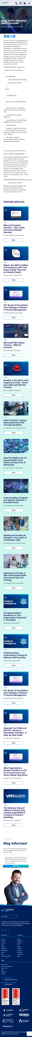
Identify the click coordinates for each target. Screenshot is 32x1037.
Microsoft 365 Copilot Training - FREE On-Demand (14, 345)
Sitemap (3, 973)
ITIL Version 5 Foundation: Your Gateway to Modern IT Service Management (16, 307)
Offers (2, 945)
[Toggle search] (20, 3)
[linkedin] (5, 37)
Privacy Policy (4, 964)
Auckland (19, 950)
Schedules (3, 948)
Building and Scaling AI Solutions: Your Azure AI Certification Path (15, 537)
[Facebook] (5, 930)
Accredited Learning (6, 956)
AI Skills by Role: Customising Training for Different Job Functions (15, 655)
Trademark (3, 972)
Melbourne (19, 941)
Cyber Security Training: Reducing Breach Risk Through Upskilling (15, 422)
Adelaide (19, 948)
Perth (18, 945)
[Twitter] (8, 930)
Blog (2, 17)
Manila (18, 956)
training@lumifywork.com (11, 979)
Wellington (19, 952)
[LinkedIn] (2, 930)
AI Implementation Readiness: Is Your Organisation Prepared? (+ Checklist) (15, 616)
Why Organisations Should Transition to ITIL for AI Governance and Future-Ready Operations (16, 771)
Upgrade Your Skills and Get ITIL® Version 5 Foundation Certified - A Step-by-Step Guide (15, 731)
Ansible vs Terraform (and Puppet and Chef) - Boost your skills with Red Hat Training (16, 383)
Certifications (4, 950)
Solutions (3, 941)
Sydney (19, 939)
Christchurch (20, 954)
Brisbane (19, 943)
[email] (14, 37)
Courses (3, 939)
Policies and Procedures (7, 966)
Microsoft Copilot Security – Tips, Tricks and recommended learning (14, 228)
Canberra (19, 946)
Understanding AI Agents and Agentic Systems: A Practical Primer (16, 500)
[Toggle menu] (29, 3)
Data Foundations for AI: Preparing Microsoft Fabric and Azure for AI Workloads (15, 461)
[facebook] (8, 37)
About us (3, 943)
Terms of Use (4, 968)
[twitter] (11, 37)
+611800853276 (8, 984)
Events (2, 952)
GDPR (2, 970)
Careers (3, 946)
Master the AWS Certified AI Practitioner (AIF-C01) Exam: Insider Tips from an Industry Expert (16, 268)
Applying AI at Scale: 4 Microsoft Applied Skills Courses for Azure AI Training (15, 576)
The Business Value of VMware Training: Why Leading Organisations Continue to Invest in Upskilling (14, 812)
